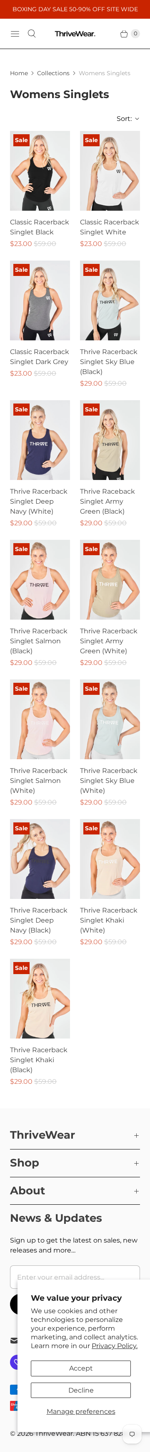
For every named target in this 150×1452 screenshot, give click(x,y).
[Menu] (15, 34)
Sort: (122, 119)
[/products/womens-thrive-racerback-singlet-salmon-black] (40, 580)
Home (19, 73)
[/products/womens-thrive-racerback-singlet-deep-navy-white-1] (110, 719)
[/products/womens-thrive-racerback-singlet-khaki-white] (110, 859)
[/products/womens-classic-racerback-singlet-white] (110, 171)
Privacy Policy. (115, 1346)
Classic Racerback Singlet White (109, 227)
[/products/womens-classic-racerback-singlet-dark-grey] (40, 300)
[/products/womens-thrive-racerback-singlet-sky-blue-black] (110, 300)
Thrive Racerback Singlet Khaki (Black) (39, 1060)
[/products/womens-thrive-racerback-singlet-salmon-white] (40, 719)
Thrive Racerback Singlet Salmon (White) (39, 781)
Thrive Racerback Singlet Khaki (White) (109, 920)
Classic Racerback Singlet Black (39, 227)
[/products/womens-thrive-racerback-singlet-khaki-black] (40, 999)
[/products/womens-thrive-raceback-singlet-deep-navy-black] (40, 859)
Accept (81, 1368)
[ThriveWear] (75, 33)
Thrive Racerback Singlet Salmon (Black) (39, 641)
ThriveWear (54, 1433)
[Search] (31, 34)
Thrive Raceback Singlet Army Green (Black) (107, 501)
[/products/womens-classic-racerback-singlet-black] (40, 171)
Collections (53, 73)
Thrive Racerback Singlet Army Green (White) (109, 641)
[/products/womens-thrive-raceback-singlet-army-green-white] (110, 580)
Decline (81, 1390)
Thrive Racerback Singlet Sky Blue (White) (109, 781)
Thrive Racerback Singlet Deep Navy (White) (39, 501)
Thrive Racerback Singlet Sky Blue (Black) (109, 362)
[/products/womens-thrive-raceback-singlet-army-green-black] (110, 440)
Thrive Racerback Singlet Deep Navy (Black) (39, 920)
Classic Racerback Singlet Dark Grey (39, 357)
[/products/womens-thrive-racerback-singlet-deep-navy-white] (40, 440)
